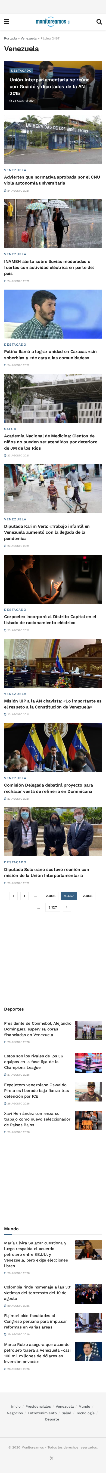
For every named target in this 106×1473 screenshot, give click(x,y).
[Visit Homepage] (53, 21)
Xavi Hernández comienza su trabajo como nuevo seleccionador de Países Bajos (37, 1119)
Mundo (84, 1406)
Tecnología (85, 1413)
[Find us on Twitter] (51, 1459)
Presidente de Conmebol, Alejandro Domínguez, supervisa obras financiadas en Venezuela (37, 1029)
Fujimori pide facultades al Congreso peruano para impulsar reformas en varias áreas (35, 1321)
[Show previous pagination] (14, 896)
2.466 (50, 896)
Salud (10, 429)
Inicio (16, 1406)
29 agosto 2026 (18, 1042)
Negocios (15, 1413)
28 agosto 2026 (18, 1368)
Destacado (21, 70)
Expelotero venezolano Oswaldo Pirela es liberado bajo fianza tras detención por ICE (36, 1090)
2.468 (87, 896)
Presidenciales (38, 1406)
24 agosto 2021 (23, 100)
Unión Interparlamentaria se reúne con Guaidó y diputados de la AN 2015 (49, 86)
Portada (10, 38)
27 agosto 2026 (18, 1074)
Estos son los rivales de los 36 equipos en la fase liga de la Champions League (33, 1062)
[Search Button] (99, 22)
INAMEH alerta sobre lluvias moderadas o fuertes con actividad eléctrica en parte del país (49, 267)
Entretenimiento (42, 1413)
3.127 (52, 907)
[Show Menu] (6, 22)
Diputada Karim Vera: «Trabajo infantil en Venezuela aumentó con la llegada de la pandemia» (47, 532)
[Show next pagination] (67, 907)
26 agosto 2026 (18, 1103)
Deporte (52, 1419)
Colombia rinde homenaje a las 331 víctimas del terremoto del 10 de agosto (37, 1293)
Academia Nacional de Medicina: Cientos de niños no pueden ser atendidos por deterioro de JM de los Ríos (50, 442)
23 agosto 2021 (18, 455)
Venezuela (29, 38)
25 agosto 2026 (18, 1132)
